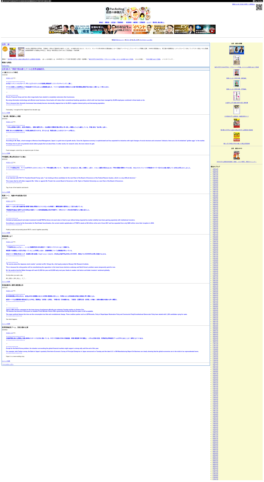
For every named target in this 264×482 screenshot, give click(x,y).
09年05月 (215, 442)
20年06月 (215, 288)
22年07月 (215, 241)
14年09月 (215, 414)
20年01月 (215, 297)
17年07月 (215, 353)
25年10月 (215, 178)
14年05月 (215, 421)
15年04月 (215, 401)
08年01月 (215, 468)
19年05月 (215, 312)
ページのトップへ (8, 364)
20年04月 (215, 291)
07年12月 (215, 470)
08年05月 (215, 460)
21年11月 (215, 256)
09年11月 (215, 436)
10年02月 (215, 431)
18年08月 (215, 329)
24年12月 (215, 191)
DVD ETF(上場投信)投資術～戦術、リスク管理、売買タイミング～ (237, 161)
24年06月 (215, 200)
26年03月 (215, 171)
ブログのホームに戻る (145, 40)
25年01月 (215, 189)
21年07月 (215, 264)
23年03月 (215, 226)
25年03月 (215, 187)
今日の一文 (9, 78)
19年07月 (215, 308)
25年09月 (215, 180)
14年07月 (215, 418)
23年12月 (215, 210)
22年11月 (215, 234)
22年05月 (215, 245)
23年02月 (215, 228)
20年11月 (215, 278)
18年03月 (215, 338)
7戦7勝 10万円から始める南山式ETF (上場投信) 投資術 (23, 59)
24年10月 (215, 195)
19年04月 (215, 314)
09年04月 (215, 444)
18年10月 (215, 325)
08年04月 (215, 462)
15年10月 (215, 390)
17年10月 (215, 347)
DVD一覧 (128, 40)
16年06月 (215, 375)
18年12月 (215, 321)
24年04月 (215, 204)
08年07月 (215, 457)
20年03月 (215, 293)
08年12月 (215, 451)
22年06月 (215, 243)
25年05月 (215, 184)
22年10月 (215, 236)
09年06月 (215, 440)
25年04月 (215, 186)
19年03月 (215, 316)
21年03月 (215, 271)
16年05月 (215, 377)
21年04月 (215, 269)
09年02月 (215, 447)
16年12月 (215, 364)
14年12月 (215, 408)
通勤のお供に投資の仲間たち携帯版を (243, 4)
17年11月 (215, 345)
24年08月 (215, 197)
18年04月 (215, 336)
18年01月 (215, 342)
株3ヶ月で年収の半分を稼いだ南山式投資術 (237, 143)
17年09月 (215, 349)
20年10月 (215, 280)
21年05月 (215, 267)
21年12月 (215, 254)
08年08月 (215, 455)
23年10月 (215, 213)
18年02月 (215, 340)
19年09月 (215, 304)
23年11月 (215, 212)
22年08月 (215, 239)
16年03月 (215, 381)
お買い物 (135, 40)
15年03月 (215, 403)
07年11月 (215, 472)
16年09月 (215, 369)
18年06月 (215, 332)
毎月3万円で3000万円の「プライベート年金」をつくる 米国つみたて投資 (111, 59)
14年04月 (215, 423)
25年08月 (215, 182)
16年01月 (215, 384)
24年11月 (215, 193)
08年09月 (215, 453)
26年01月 (215, 173)
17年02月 (215, 362)
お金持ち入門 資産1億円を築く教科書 (236, 102)
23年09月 (215, 215)
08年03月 (215, 464)
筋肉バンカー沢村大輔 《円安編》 (236, 89)
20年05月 (215, 290)
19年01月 (215, 319)
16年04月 (215, 379)
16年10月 (215, 368)
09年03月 (215, 446)
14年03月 (215, 425)
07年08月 (215, 477)
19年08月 (215, 306)
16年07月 (215, 373)
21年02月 (215, 273)
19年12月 (215, 299)
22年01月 (215, 252)
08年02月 (215, 466)
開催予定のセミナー (119, 40)
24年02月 (215, 206)
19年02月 (215, 317)
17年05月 (215, 356)
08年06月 (215, 459)
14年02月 (215, 427)
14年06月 (215, 420)
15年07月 (215, 395)
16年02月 (215, 382)
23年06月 (215, 221)
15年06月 (215, 397)
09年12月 (215, 434)
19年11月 (215, 301)
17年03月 (215, 360)
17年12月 (215, 343)
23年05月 (215, 223)
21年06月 (215, 265)
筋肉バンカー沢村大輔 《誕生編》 (236, 78)
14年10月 (215, 412)
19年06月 (215, 310)
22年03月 (215, 249)
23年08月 (215, 217)
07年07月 (215, 479)
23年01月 (215, 230)
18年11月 (215, 323)
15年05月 (215, 399)
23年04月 (215, 225)
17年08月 (215, 351)
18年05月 (215, 334)
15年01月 (215, 407)
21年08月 (215, 262)
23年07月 (215, 219)
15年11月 (215, 388)
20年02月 (215, 295)
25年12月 (215, 174)
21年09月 (215, 260)
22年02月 (215, 251)
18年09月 (215, 327)
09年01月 (215, 449)
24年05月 (215, 202)
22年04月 (215, 247)
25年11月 (215, 176)
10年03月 (215, 429)
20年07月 (215, 286)
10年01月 (215, 433)
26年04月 (215, 169)
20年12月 (215, 277)
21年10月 (215, 258)
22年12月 (215, 232)
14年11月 (215, 410)
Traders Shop (5, 65)
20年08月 (215, 284)
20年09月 (215, 282)
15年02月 (215, 405)
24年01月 (215, 208)
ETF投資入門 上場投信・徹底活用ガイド (237, 116)
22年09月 (215, 238)
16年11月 (215, 366)
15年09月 (215, 392)
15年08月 (215, 394)
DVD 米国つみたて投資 (153, 59)
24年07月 (215, 199)
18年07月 (215, 330)
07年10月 (215, 473)
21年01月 (215, 275)
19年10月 (215, 303)
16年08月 (215, 371)
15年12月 (215, 386)
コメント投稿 (6, 112)
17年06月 (215, 355)
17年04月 (215, 358)
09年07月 (215, 438)
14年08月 (215, 416)
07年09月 (215, 475)
